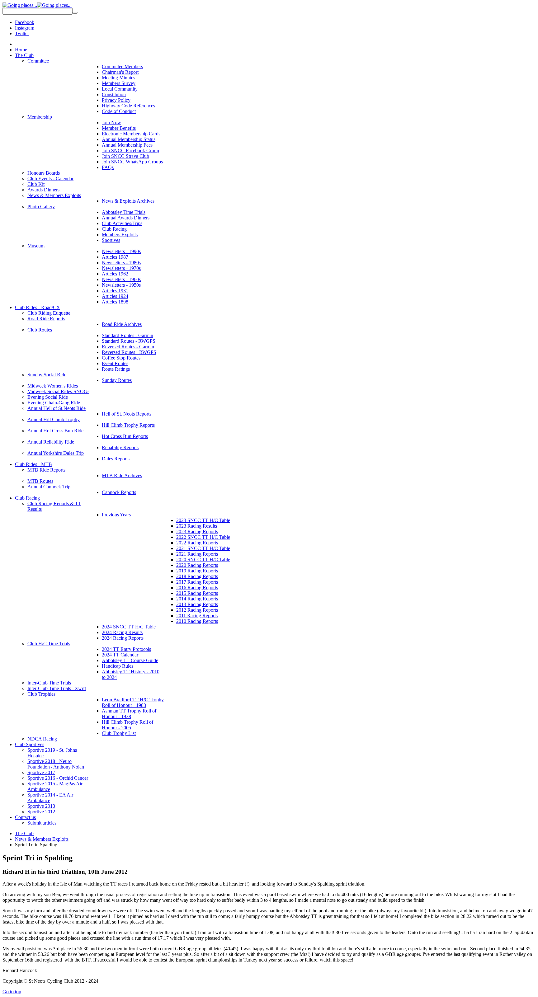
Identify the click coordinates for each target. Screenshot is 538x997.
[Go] (75, 13)
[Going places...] (37, 5)
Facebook (24, 22)
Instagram (24, 28)
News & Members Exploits (41, 839)
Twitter (22, 33)
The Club (24, 833)
